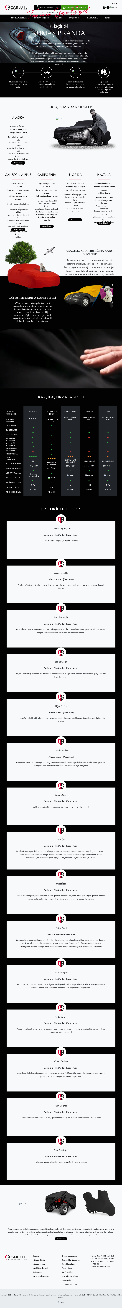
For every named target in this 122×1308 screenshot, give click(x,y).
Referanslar (37, 1272)
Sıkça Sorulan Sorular (41, 1276)
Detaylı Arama (67, 1268)
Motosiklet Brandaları (70, 1276)
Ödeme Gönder (39, 1260)
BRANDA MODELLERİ (19, 18)
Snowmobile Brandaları (71, 1260)
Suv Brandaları (67, 1280)
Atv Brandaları (67, 1272)
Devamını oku (61, 1239)
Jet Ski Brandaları (68, 1264)
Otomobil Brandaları (69, 1284)
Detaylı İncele (18, 163)
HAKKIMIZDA (92, 18)
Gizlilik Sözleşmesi (40, 1268)
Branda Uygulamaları (70, 1256)
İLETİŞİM (108, 18)
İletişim (36, 1256)
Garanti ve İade (39, 1264)
